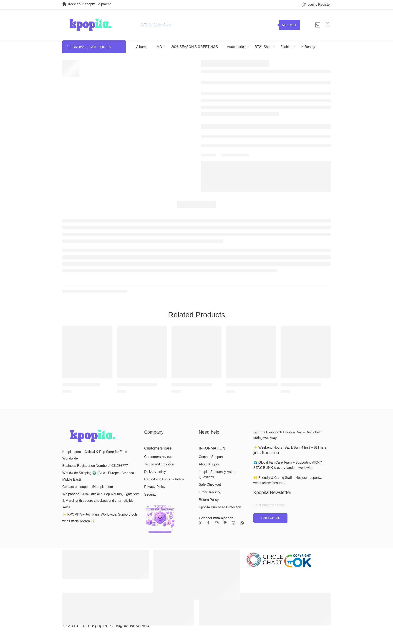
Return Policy (209, 500)
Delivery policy (155, 472)
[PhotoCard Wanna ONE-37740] (251, 352)
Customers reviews (158, 457)
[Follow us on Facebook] (208, 523)
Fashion (286, 47)
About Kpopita (209, 464)
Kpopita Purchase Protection (220, 507)
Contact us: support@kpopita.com (87, 487)
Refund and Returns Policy (164, 479)
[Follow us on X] (200, 522)
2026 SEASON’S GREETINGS (194, 47)
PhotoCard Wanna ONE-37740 (252, 385)
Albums (142, 47)
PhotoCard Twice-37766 (137, 385)
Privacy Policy (155, 487)
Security (150, 494)
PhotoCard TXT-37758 (81, 385)
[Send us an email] (217, 523)
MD (159, 47)
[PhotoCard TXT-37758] (87, 352)
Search (289, 25)
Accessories (236, 47)
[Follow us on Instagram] (234, 523)
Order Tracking (210, 492)
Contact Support (211, 457)
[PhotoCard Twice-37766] (142, 352)
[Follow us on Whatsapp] (242, 523)
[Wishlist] (105, 332)
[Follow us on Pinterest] (225, 523)
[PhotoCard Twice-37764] (306, 352)
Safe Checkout (210, 484)
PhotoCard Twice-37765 (191, 385)
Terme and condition (159, 464)
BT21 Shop (263, 47)
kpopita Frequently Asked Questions (217, 474)
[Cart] (318, 25)
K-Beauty (308, 47)
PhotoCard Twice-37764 (301, 385)
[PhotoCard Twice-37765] (196, 352)
